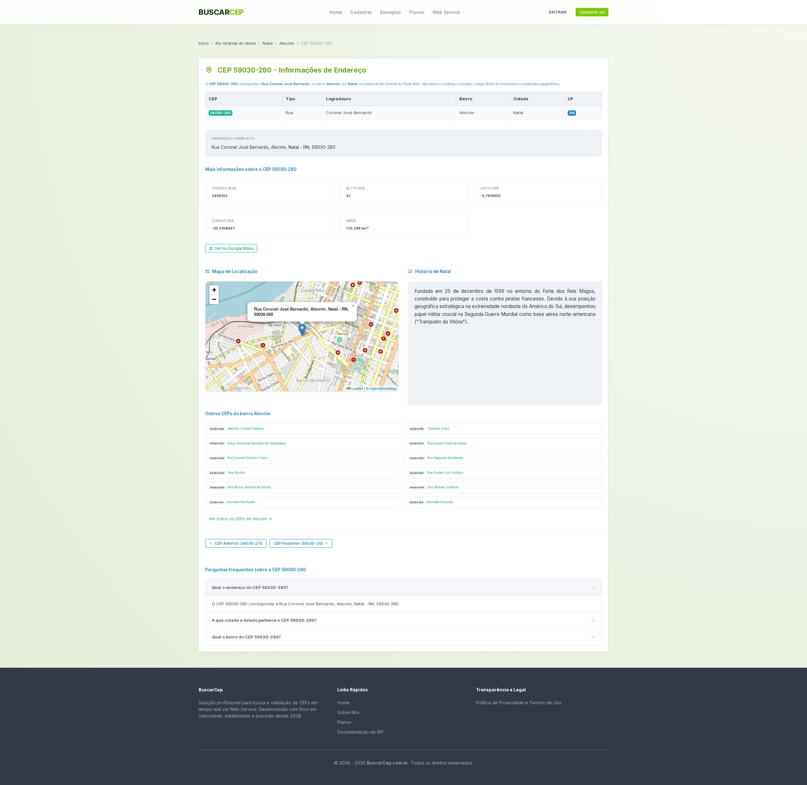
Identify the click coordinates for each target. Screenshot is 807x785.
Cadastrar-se (592, 12)
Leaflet (357, 388)
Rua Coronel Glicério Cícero (238, 458)
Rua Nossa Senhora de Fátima (240, 487)
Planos (416, 12)
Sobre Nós (348, 712)
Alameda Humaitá (431, 502)
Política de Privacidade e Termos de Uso (518, 702)
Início (204, 43)
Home (335, 12)
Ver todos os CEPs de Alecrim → (240, 518)
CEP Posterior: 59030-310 (298, 543)
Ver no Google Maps (234, 248)
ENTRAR (557, 12)
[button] (302, 329)
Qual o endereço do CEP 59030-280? (250, 587)
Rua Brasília (227, 472)
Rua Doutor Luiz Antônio (436, 472)
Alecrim (286, 43)
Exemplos (390, 12)
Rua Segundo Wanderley (436, 458)
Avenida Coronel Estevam (237, 428)
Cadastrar (361, 12)
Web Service (446, 12)
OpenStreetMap (383, 388)
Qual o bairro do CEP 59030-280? (246, 636)
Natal (268, 43)
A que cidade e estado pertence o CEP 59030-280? (264, 620)
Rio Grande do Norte (236, 43)
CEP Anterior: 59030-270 (239, 543)
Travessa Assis (429, 428)
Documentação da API (360, 732)
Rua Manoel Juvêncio (434, 487)
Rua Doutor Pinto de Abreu (438, 443)
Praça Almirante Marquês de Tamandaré (248, 443)
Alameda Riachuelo (232, 502)
